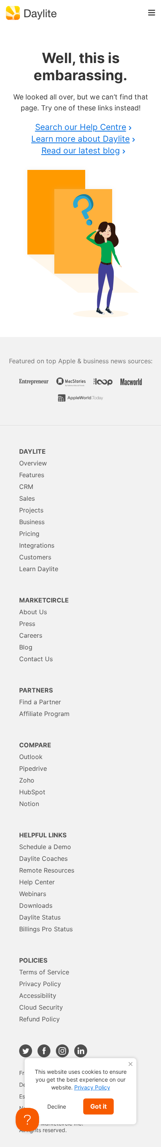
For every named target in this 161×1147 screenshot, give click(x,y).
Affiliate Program (44, 714)
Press (27, 624)
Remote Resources (46, 870)
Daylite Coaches (43, 858)
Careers (30, 635)
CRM (26, 487)
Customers (35, 557)
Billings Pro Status (46, 929)
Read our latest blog (80, 150)
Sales (27, 498)
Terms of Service (44, 972)
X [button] (130, 1064)
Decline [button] (56, 1106)
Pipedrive (33, 768)
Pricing (29, 533)
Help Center (37, 882)
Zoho (26, 780)
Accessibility (37, 995)
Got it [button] (98, 1106)
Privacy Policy (40, 984)
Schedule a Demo (45, 847)
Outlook (31, 757)
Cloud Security (41, 1007)
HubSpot (32, 792)
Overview (33, 463)
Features (31, 475)
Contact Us (36, 659)
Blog (25, 647)
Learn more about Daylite (80, 139)
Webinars (32, 894)
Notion (29, 804)
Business (32, 522)
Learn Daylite (38, 569)
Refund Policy (39, 1019)
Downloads (35, 905)
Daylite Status (40, 917)
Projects (31, 510)
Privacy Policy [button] (92, 1087)
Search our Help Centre (80, 127)
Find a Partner (40, 702)
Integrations (36, 545)
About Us (33, 612)
